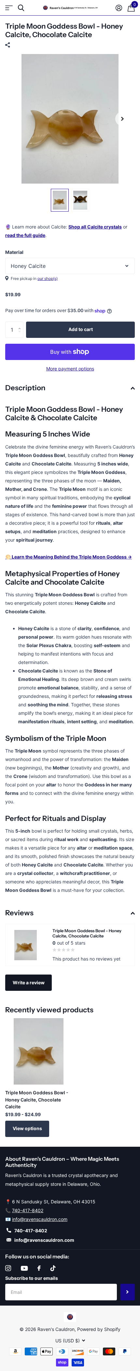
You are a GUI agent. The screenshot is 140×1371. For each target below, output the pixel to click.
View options (27, 1128)
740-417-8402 (27, 1210)
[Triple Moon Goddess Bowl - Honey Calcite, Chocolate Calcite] (38, 1051)
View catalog (9, 8)
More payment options (70, 368)
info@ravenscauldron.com (39, 1219)
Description (25, 387)
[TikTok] (53, 1268)
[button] (122, 119)
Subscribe (127, 1292)
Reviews (19, 912)
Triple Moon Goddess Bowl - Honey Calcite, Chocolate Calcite (36, 1099)
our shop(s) (47, 278)
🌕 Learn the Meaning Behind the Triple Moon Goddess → (68, 557)
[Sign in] (118, 8)
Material (14, 252)
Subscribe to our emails (31, 1278)
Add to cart (80, 329)
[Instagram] (8, 1268)
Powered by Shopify (98, 1329)
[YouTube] (24, 1268)
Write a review (29, 982)
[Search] (21, 8)
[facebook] (39, 1268)
